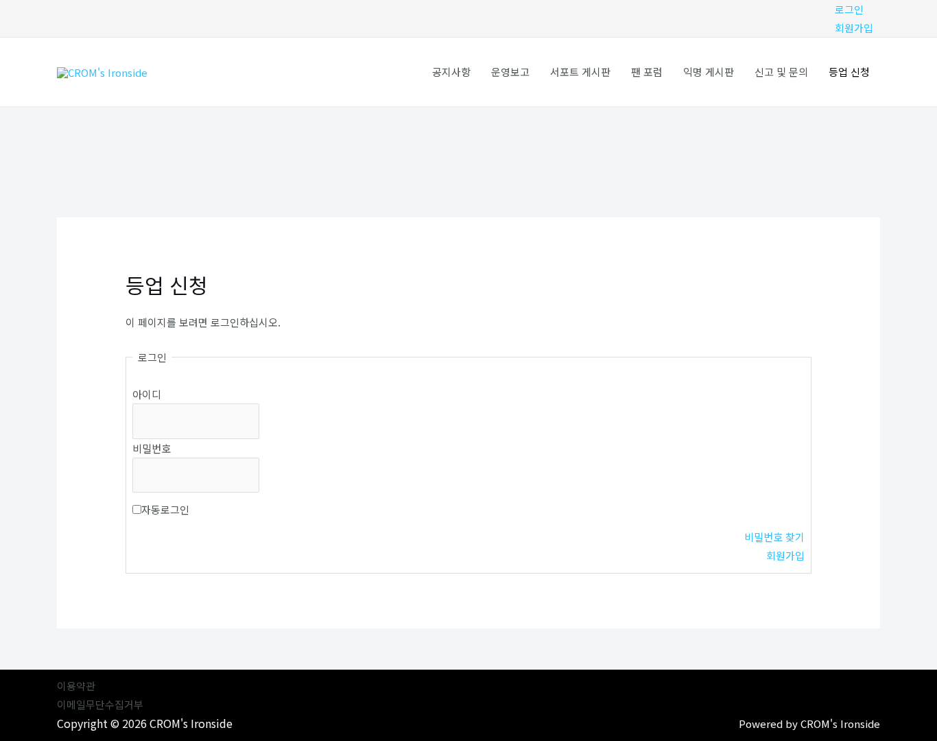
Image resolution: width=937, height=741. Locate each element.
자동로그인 (165, 509)
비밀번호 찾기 (774, 537)
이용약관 (76, 686)
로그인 (849, 9)
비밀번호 (151, 448)
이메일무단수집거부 (100, 704)
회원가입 (854, 28)
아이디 (146, 394)
